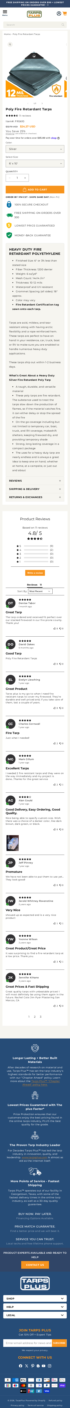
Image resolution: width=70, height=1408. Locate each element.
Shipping (10, 133)
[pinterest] (33, 1366)
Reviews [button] (32, 584)
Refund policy (55, 1400)
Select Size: (12, 157)
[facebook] (21, 1366)
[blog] (38, 1367)
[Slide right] (42, 103)
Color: (9, 142)
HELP (10, 1306)
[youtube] (44, 1366)
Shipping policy (55, 1405)
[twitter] (27, 1366)
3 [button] (41, 1016)
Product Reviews (35, 519)
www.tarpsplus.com (34, 1157)
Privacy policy (17, 1405)
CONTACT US (35, 1264)
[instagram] (50, 1366)
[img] (35, 599)
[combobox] (35, 25)
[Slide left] (27, 103)
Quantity (12, 171)
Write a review (35, 573)
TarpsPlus (20, 1400)
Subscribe (59, 1343)
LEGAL (11, 1315)
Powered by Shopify (36, 1400)
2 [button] (35, 1016)
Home (7, 34)
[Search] (63, 25)
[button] (4, 13)
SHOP (10, 1298)
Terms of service (36, 1405)
